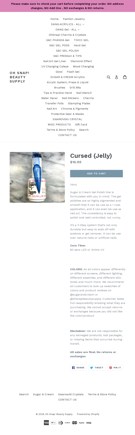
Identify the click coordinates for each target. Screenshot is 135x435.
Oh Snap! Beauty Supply (19, 77)
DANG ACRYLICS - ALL (68, 24)
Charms (88, 98)
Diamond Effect (81, 61)
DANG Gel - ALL (68, 29)
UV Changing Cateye (55, 66)
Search (84, 129)
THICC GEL (81, 40)
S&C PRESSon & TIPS (67, 56)
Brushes (59, 87)
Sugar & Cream (43, 394)
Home (54, 19)
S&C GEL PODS (59, 45)
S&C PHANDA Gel (57, 40)
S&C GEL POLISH (67, 50)
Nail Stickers (70, 98)
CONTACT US (67, 135)
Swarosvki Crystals (70, 394)
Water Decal (49, 98)
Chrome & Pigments (74, 108)
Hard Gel (80, 45)
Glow (59, 71)
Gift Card (81, 124)
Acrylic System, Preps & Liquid (67, 82)
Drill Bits (75, 87)
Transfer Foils (54, 103)
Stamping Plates (79, 103)
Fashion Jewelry (74, 19)
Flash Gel (73, 71)
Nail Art (52, 108)
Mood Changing (83, 66)
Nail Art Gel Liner (54, 61)
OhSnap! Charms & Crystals (67, 34)
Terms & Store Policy (61, 129)
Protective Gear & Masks (67, 114)
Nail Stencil (84, 92)
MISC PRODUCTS (59, 124)
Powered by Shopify (88, 414)
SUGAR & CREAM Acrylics (67, 77)
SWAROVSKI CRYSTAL (67, 119)
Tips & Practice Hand (57, 92)
